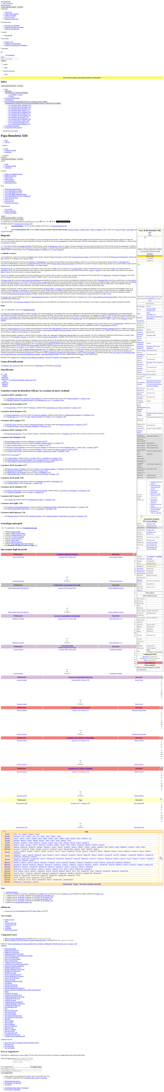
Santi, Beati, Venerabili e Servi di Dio (90, 884)
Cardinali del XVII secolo (12, 998)
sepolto (13, 357)
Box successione (10, 1048)
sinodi (80, 282)
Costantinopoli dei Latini (35, 499)
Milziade (35, 840)
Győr (35, 472)
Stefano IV (23, 851)
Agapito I (56, 844)
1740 (87, 398)
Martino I (80, 847)
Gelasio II (23, 862)
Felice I (79, 838)
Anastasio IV (72, 862)
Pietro (15, 834)
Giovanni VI (17, 849)
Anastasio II (85, 842)
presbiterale (140, 344)
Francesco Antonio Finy (14, 449)
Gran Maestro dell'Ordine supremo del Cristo (22, 380)
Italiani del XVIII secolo (12, 952)
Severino (60, 847)
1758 (94, 447)
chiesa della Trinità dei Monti (67, 335)
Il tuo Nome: (4, 1069)
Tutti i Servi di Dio (10, 1012)
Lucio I (56, 838)
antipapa (3, 320)
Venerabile (140, 568)
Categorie (4, 945)
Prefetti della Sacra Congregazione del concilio (19, 955)
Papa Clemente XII (139, 803)
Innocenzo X (45, 873)
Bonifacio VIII (149, 864)
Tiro (57, 398)
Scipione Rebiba (16, 531)
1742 (60, 481)
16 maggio (61, 557)
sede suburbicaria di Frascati (40, 297)
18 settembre (55, 481)
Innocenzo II (43, 862)
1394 (107, 318)
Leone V (24, 855)
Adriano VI (33, 871)
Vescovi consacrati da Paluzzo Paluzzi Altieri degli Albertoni (23, 990)
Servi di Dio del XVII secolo (13, 1015)
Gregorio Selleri (12, 458)
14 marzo (58, 288)
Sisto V (92, 871)
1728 (21, 330)
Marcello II (62, 871)
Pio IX (42, 877)
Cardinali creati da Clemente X (14, 1002)
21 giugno (81, 507)
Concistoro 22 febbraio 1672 (13, 995)
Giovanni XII (108, 855)
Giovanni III (80, 844)
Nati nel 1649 (9, 1022)
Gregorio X (81, 864)
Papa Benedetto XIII (152, 547)
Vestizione (140, 329)
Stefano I (61, 838)
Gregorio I (102, 844)
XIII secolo (7, 864)
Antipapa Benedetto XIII (59, 226)
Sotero (47, 836)
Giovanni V (23, 337)
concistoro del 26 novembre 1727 (44, 895)
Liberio (58, 840)
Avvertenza (8, 1084)
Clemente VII (41, 871)
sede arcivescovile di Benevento (31, 280)
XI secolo (7, 859)
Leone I (56, 842)
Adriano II (85, 851)
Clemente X (150, 348)
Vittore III (25, 860)
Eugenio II (37, 851)
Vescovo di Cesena (67, 646)
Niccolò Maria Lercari (14, 443)
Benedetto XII (43, 866)
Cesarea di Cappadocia (40, 415)
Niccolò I (78, 851)
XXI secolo (7, 881)
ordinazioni (52, 352)
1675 (154, 362)
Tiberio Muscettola (114, 618)
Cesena (158, 494)
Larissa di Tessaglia (41, 490)
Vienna (34, 470)
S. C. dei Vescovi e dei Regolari (66, 490)
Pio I (38, 836)
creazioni (150, 556)
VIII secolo (7, 849)
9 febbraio (61, 469)
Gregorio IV (50, 851)
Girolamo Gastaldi (22, 680)
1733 (60, 460)
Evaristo (37, 834)
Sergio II (57, 851)
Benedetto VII (149, 855)
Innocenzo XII (97, 873)
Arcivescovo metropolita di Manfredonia (67, 616)
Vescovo (153, 494)
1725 (96, 323)
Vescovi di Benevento (11, 961)
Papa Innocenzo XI (6, 268)
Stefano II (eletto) (68, 849)
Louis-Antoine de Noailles (50, 330)
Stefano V (114, 851)
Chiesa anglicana (71, 352)
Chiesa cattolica (106, 317)
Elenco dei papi (9, 919)
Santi (151, 558)
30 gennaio (43, 426)
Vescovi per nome (10, 979)
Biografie (7, 1019)
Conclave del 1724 (152, 525)
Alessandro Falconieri (13, 400)
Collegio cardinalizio (156, 512)
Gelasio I (78, 842)
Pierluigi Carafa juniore (14, 490)
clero (26, 283)
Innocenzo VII (18, 869)
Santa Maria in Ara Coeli (67, 516)
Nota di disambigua (17, 226)
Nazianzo (38, 443)
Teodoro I (74, 847)
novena (104, 313)
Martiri (76, 884)
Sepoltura (139, 317)
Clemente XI (17, 875)
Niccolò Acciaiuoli (22, 710)
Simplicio (66, 842)
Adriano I (96, 849)
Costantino (38, 849)
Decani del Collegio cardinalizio (14, 966)
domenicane (107, 275)
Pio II (61, 869)
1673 (65, 588)
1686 (9, 280)
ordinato (30, 249)
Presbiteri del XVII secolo (12, 971)
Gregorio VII (17, 860)
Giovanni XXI (104, 864)
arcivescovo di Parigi (65, 330)
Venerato (139, 566)
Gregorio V (34, 856)
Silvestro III (77, 858)
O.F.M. (19, 451)
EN (143, 656)
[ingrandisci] (33, 222)
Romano (141, 851)
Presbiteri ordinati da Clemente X (14, 988)
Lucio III (95, 862)
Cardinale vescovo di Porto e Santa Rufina (80, 738)
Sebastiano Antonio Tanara (139, 710)
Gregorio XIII (85, 871)
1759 (86, 507)
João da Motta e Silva (13, 474)
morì (115, 239)
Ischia (91, 270)
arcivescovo (140, 364)
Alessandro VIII (88, 873)
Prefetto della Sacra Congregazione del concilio (155, 487)
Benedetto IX (68, 858)
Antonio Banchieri (12, 460)
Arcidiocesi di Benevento (66, 424)
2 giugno (36, 483)
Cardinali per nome (10, 1000)
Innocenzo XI (78, 873)
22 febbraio (150, 413)
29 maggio (149, 523)
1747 (79, 408)
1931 (10, 365)
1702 (63, 288)
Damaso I (63, 840)
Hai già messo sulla (81, 77)
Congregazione (105, 325)
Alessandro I (17, 836)
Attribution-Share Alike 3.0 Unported (36, 1078)
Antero (40, 838)
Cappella (55, 357)
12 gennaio (48, 499)
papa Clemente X (58, 249)
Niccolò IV (133, 864)
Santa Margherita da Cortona (50, 354)
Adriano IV (80, 862)
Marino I (100, 851)
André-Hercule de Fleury (14, 434)
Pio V (78, 871)
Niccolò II (143, 858)
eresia (106, 328)
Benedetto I (88, 844)
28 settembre (43, 472)
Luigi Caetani (15, 540)
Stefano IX (136, 858)
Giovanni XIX (60, 858)
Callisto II (30, 862)
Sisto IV (71, 869)
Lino (19, 834)
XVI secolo (7, 871)
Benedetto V (123, 855)
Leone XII (22, 877)
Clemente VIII (124, 871)
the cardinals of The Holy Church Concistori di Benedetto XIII (26, 940)
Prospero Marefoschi (13, 415)
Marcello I (23, 840)
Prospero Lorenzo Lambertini (16, 447)
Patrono (139, 590)
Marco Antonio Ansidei (14, 445)
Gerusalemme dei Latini (42, 481)
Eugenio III (65, 862)
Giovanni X (50, 855)
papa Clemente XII (151, 545)
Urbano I (28, 838)
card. (150, 384)
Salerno (32, 262)
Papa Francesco (27, 881)
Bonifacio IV (32, 847)
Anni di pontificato (152, 549)
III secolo (7, 838)
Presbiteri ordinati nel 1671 (13, 967)
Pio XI (28, 879)
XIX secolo (7, 877)
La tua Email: (5, 1071)
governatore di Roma (26, 400)
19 (53, 417)
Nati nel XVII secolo (11, 1026)
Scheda (147, 656)
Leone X (26, 871)
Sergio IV (43, 858)
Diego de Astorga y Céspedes (16, 469)
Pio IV (74, 871)
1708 (103, 294)
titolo (52, 257)
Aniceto (43, 836)
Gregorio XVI (35, 877)
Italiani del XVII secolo (12, 950)
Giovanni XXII (34, 866)
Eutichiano (85, 838)
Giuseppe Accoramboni (14, 492)
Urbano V (67, 866)
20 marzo (48, 313)
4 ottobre (52, 474)
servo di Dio (57, 365)
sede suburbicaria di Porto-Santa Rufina (105, 297)
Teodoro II (148, 851)
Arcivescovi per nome (11, 993)
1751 (45, 470)
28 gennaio (150, 362)
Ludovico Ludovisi (16, 538)
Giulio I (52, 840)
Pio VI (78, 875)
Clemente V (25, 866)
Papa (150, 235)
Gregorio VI (93, 858)
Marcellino (16, 840)
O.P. (150, 233)
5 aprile (69, 449)
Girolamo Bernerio (16, 535)
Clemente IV (72, 864)
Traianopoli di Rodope (37, 424)
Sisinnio (32, 849)
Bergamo (28, 483)
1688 (51, 288)
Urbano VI (82, 866)
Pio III (15, 871)
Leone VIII (116, 855)
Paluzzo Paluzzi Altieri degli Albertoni (63, 263)
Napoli (97, 270)
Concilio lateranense (13, 328)
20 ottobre (47, 461)
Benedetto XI (5, 318)
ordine (29, 246)
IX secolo (7, 852)
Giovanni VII (25, 849)
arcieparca (140, 368)
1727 (102, 330)
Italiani (7, 991)
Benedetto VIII (51, 858)
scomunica (80, 343)
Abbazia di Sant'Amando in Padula (20, 294)
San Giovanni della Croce (8, 354)
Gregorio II (46, 849)
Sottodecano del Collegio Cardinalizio (80, 768)
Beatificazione (141, 570)
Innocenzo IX (115, 871)
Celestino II (51, 862)
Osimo (28, 417)
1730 (154, 314)
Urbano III (102, 862)
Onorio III (25, 864)
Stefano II (77, 849)
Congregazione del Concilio (79, 257)
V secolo (7, 842)
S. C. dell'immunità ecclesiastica (71, 415)
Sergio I (143, 847)
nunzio (46, 337)
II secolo (7, 836)
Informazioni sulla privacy (12, 1081)
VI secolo (7, 844)
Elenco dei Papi (67, 884)
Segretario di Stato (46, 443)
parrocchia (47, 282)
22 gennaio (74, 268)
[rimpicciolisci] (9, 222)
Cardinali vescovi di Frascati (13, 962)
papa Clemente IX (6, 248)
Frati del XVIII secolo (11, 986)
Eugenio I (87, 847)
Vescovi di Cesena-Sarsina (12, 959)
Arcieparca (140, 398)
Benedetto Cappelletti (18, 618)
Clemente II (101, 858)
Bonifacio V (47, 847)
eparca (144, 374)
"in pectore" (15, 455)
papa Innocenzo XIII (152, 542)
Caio (90, 838)
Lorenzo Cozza (12, 451)
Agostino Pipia (11, 417)
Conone (138, 847)
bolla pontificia (56, 328)
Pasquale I (30, 851)
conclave (9, 277)
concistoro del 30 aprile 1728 (42, 899)
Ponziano (34, 838)
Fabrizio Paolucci (139, 740)
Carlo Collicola (12, 461)
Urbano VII (98, 871)
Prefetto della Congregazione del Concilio (67, 585)
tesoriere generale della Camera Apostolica (30, 461)
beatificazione (39, 365)
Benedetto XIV (69, 447)
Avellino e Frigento (59, 449)
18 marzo (5, 280)
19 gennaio (61, 451)
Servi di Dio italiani (10, 1014)
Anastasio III (37, 855)
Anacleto (24, 834)
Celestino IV (40, 864)
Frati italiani (8, 983)
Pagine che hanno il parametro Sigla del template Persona (22, 1043)
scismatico (124, 318)
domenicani (53, 246)
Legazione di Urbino (35, 516)
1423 (113, 318)
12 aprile (41, 470)
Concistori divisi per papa (12, 1034)
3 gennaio (5, 297)
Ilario (60, 842)
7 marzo (4, 313)
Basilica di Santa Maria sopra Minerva (32, 357)
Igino (34, 836)
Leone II (117, 847)
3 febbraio (30, 263)
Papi (86, 831)
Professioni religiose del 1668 (13, 981)
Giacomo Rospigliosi (18, 557)
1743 (48, 426)
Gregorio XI (74, 866)
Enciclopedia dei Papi (23, 911)
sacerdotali (59, 352)
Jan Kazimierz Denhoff (116, 649)
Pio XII (34, 879)
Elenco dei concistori (11, 930)
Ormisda (22, 844)
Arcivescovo (140, 390)
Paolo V (22, 873)
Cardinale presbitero (156, 482)
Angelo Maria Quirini (13, 441)
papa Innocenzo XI (55, 342)
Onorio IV (126, 864)
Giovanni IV (67, 847)
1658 (121, 239)
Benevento (153, 502)
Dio (106, 263)
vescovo (139, 360)
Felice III (72, 842)
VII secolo (7, 847)
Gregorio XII (26, 869)
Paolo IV (68, 871)
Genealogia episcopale (30, 528)
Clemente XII (44, 875)
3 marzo (156, 382)
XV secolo (7, 868)
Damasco (33, 408)
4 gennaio (60, 588)
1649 (153, 310)
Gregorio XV (29, 873)
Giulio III (55, 871)
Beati (148, 558)
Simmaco (16, 844)
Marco (47, 840)
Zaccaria (60, 849)
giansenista (111, 328)
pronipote (26, 398)
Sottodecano (154, 511)
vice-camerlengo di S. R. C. (42, 400)
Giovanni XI (72, 855)
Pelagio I (73, 844)
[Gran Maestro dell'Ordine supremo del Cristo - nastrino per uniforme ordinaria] (5, 386)
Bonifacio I (37, 842)
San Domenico (64, 357)
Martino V (34, 869)
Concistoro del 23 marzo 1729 (23, 224)
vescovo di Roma (151, 521)
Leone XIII (48, 877)
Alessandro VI (88, 869)
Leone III (16, 851)
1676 (15, 277)
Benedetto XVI (18, 881)
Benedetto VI (140, 855)
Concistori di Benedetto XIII (16, 938)
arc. (152, 384)
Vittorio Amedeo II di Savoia (32, 349)
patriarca (139, 372)
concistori (159, 556)
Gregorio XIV (106, 871)
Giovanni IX (17, 853)
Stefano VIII (86, 855)
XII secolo (7, 862)
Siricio (69, 840)
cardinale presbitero (50, 469)
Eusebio (30, 840)
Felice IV (35, 844)
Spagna (81, 351)
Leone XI (16, 873)
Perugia (33, 445)
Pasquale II (17, 862)
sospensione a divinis (21, 343)
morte (143, 306)
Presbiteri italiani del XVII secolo (14, 969)
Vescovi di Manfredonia (12, 957)
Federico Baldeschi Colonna (115, 588)
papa (153, 296)
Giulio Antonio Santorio (18, 533)
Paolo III (48, 871)
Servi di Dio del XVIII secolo (13, 1017)
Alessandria (40, 509)
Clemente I (31, 834)
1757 (61, 443)
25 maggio (58, 313)
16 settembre (55, 460)
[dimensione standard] (22, 222)
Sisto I (23, 836)
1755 (83, 424)
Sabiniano (16, 847)
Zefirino (16, 838)
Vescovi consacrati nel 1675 (13, 974)
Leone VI (57, 855)
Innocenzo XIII (18, 313)
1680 (79, 268)
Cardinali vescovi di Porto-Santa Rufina (16, 964)
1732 (91, 415)
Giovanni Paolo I (57, 879)
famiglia (85, 239)
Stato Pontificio (34, 345)
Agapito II (100, 855)
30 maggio (101, 280)
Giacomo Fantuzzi (18, 649)
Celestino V (140, 864)
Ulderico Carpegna (16, 542)
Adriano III (107, 851)
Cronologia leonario (12, 892)
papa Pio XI (16, 365)
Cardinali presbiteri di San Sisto (14, 954)
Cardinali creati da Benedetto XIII (15, 1036)
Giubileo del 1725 (151, 563)
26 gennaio (56, 400)
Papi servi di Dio (10, 1031)
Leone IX (122, 858)
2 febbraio (149, 310)
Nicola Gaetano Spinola (115, 557)
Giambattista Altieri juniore (15, 398)
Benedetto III (71, 851)
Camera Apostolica (72, 398)
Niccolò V (48, 869)
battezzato (150, 253)
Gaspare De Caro (10, 911)
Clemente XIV (71, 875)
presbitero (36, 249)
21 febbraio (150, 314)
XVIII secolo (151, 298)
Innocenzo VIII (79, 869)
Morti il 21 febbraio (10, 1029)
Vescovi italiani (9, 1021)
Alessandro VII (54, 873)
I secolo (7, 834)
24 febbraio (150, 346)
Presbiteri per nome (10, 973)
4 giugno (149, 530)
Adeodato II (100, 847)
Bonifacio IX (89, 866)
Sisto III (50, 842)
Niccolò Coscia (11, 424)
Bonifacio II (42, 844)
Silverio (63, 844)
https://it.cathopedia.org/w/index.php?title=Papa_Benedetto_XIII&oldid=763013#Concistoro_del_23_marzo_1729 (42, 944)
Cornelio (50, 838)
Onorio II (36, 862)
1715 (85, 297)
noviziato (22, 246)
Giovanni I (29, 844)
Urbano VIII (37, 873)
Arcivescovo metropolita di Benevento (80, 677)
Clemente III (118, 862)
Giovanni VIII (93, 851)
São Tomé (45, 474)
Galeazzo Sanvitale (18, 537)
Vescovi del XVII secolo (12, 978)
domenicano (63, 241)
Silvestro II (17, 858)
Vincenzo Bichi (52, 337)
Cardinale (140, 402)
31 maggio (54, 458)
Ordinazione (140, 342)
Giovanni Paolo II (68, 879)
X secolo (7, 855)
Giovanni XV (26, 856)
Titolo (150, 300)
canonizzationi (91, 352)
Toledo (37, 469)
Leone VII (79, 855)
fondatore (15, 290)
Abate (144, 350)
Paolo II (66, 869)
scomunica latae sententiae (45, 343)
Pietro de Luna (77, 318)
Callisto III (55, 869)
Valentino (43, 851)
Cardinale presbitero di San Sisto (67, 554)
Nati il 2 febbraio (10, 1024)
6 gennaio (39, 441)
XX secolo (7, 879)
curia (89, 294)
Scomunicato (140, 461)
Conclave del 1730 (10, 925)
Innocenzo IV (48, 864)
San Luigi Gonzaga (115, 352)
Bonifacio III (23, 847)
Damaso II (116, 858)
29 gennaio (65, 434)
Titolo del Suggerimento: (8, 1058)
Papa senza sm (9, 1044)
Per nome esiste (9, 1046)
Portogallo (17, 337)
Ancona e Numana (40, 447)
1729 (107, 330)
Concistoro (8, 928)
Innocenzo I (24, 842)
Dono (106, 847)
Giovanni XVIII (35, 858)
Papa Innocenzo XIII (21, 803)
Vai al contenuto (5, 1)
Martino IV (119, 864)
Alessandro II (150, 858)
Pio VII (16, 877)
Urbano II (31, 860)
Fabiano (45, 838)
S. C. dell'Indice (45, 458)
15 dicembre (82, 490)
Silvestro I (42, 840)
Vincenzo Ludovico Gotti (15, 481)
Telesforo (28, 836)
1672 (154, 413)
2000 (38, 911)
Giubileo (89, 323)
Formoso (120, 851)
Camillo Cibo (11, 499)
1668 (154, 335)
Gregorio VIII (110, 862)
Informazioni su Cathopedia (13, 1083)
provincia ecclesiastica (23, 302)
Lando (44, 855)
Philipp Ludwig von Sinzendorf (16, 472)
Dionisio (73, 838)
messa (28, 352)
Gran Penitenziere (117, 323)
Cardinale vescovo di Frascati (80, 707)
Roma (148, 312)
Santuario (139, 580)
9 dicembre (49, 509)
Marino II (94, 855)
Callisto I (22, 838)
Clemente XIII (62, 875)
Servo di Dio (150, 256)
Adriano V (96, 864)
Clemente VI (51, 866)
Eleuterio (53, 836)
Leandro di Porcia (12, 483)
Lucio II (58, 862)
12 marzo (83, 398)
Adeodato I (40, 847)
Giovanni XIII (132, 855)
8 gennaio (97, 894)
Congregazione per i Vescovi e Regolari (58, 408)
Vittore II (129, 858)
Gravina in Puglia (151, 308)
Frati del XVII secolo (11, 985)
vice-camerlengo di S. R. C (41, 460)
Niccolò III (112, 864)
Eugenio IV (41, 869)
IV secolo (7, 840)
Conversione (140, 320)
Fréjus (36, 434)
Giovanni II (50, 844)
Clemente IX (63, 873)
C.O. (121, 618)
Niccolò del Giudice (13, 426)
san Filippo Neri (113, 313)
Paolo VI (49, 879)
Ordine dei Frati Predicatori (120, 257)
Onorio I (54, 847)
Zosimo (31, 842)
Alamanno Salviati (12, 516)
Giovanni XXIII (41, 879)
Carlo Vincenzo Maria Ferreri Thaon (18, 509)
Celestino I (44, 842)
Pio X (15, 879)
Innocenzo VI (59, 866)
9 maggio (41, 894)
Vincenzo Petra (11, 408)
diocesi (134, 282)
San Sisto (153, 483)
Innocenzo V (88, 864)
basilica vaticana (6, 345)
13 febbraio (150, 335)
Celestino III (126, 862)
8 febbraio (79, 424)
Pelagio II (95, 844)
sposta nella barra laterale (9, 7)
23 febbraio (64, 894)
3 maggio (90, 447)
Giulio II (21, 871)
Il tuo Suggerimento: (7, 1067)
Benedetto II (123, 847)
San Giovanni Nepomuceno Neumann (28, 354)
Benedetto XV (22, 879)
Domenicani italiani (10, 949)
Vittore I (59, 836)
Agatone (111, 847)
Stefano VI (135, 851)
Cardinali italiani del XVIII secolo (15, 1003)
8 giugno (47, 288)
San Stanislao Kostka (128, 352)
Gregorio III (53, 849)
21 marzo (74, 408)
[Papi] (161, 858)
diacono (139, 340)
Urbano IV (65, 864)
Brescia (31, 441)
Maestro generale (36, 417)
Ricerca (4, 61)
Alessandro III (88, 862)
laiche (2, 272)
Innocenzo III (17, 864)
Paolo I (83, 849)
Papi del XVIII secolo (11, 1010)
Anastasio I (17, 842)
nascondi (20, 7)
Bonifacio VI (127, 851)
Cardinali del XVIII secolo (12, 1005)
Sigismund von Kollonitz (14, 470)
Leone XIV (36, 881)
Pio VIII (28, 877)
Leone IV (63, 851)
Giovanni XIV (17, 856)
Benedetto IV (17, 855)
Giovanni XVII (25, 858)
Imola (31, 492)
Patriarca (139, 394)
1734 (61, 400)
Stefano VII (64, 855)
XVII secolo (7, 873)
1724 (154, 523)
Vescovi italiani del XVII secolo (14, 976)
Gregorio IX (32, 864)
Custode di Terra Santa (49, 451)
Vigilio (68, 844)
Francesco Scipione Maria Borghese (18, 507)
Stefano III (89, 849)
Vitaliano (93, 847)
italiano (132, 229)
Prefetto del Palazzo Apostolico (28, 426)
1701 (9, 297)
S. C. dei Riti (31, 458)
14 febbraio (41, 445)
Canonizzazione (141, 573)
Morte (138, 313)
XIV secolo (7, 866)
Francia (46, 351)
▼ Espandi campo (36, 1067)
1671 (154, 346)
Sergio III (30, 855)
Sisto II (68, 838)
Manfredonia (154, 492)
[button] (1, 3)
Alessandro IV (57, 864)
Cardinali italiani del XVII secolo (14, 997)
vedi (148, 407)
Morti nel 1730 (9, 1027)
